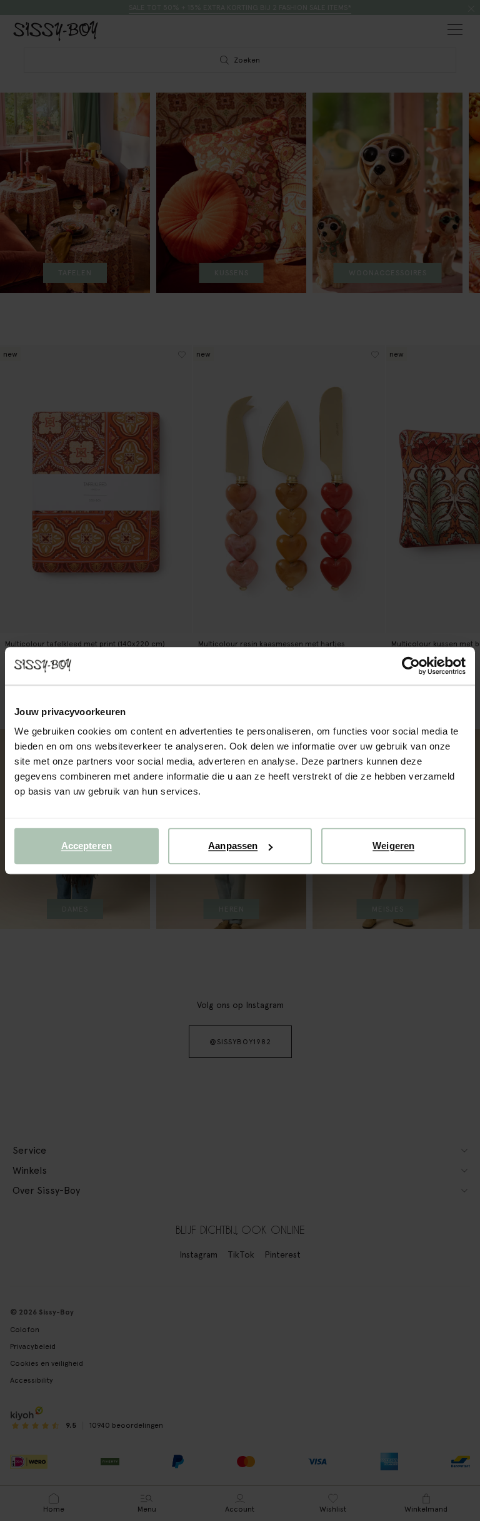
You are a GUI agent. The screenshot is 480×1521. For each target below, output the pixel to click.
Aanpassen (233, 845)
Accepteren (86, 845)
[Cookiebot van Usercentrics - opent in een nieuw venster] (411, 665)
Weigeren (393, 845)
